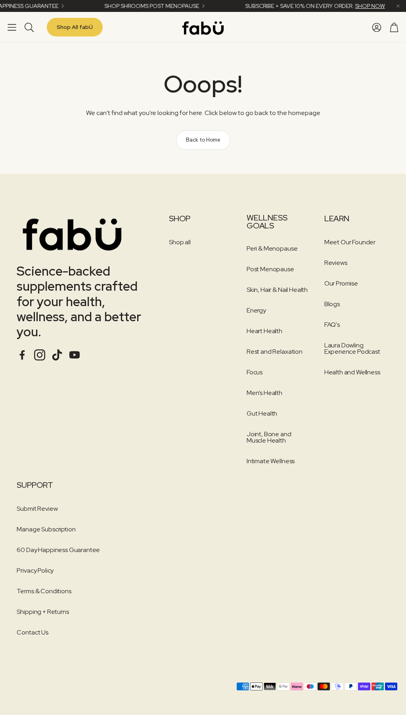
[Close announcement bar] (398, 6)
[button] (11, 27)
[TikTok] (57, 354)
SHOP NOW (362, 6)
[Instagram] (39, 354)
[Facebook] (22, 354)
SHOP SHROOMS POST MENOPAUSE (144, 6)
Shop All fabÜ (75, 27)
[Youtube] (74, 354)
